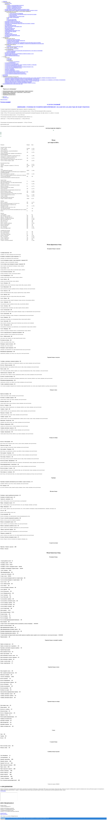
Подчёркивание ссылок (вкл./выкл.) (9, 94)
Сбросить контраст (27, 92)
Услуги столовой (5, 102)
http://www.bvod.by (4, 814)
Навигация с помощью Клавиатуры (9, 93)
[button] (53, 86)
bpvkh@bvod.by (3, 813)
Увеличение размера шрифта (19, 91)
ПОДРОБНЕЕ (3, 790)
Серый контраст (20, 92)
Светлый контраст (6, 92)
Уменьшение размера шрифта (8, 91)
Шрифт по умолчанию (29, 91)
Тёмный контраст (13, 92)
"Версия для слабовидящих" (10, 89)
